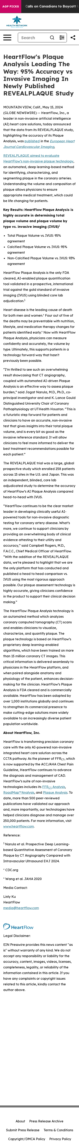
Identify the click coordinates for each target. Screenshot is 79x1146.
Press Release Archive (46, 1121)
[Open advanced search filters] (62, 37)
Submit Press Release (23, 1130)
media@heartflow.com (21, 908)
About (20, 1121)
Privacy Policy (60, 1139)
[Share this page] (73, 37)
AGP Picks (10, 6)
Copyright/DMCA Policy (26, 1139)
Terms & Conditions (58, 1130)
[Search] (52, 37)
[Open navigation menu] (7, 37)
